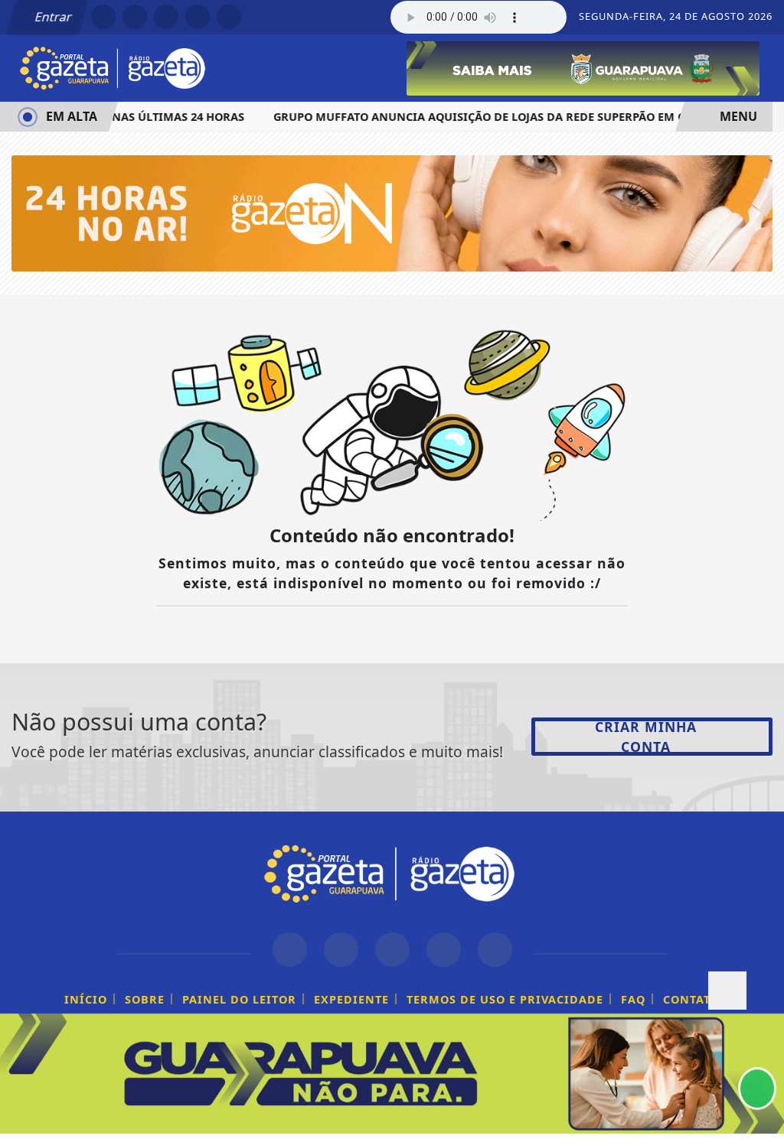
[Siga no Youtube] (197, 17)
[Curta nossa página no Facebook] (290, 949)
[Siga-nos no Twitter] (392, 949)
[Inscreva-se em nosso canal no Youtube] (443, 949)
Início (85, 999)
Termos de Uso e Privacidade (505, 999)
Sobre (145, 999)
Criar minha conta (646, 736)
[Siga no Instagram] (134, 17)
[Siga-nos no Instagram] (341, 949)
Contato (691, 999)
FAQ (633, 999)
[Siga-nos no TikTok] (495, 949)
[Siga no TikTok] (229, 17)
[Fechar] (727, 990)
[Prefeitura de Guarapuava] (583, 67)
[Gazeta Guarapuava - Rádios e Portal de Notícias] (114, 66)
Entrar (52, 16)
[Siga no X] (166, 17)
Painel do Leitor (239, 999)
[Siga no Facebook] (103, 17)
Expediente (351, 999)
